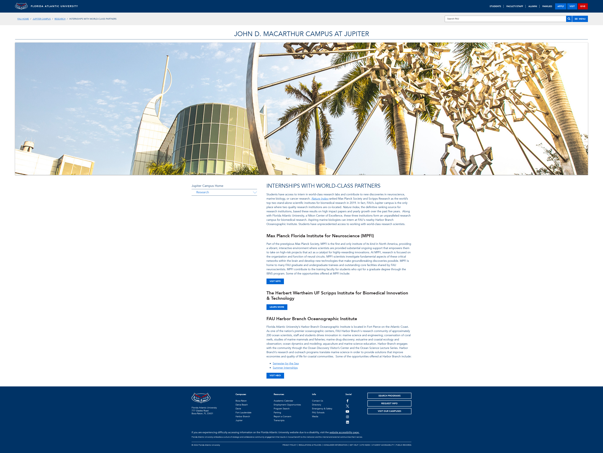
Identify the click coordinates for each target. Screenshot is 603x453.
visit (572, 6)
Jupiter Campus (42, 18)
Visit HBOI (275, 375)
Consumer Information (335, 445)
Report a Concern (282, 416)
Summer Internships (285, 368)
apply (560, 6)
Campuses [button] (241, 394)
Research (59, 18)
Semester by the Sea (286, 364)
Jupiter (239, 420)
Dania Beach (242, 404)
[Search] (569, 19)
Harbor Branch (243, 416)
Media (315, 416)
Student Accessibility (383, 445)
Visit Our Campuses (389, 411)
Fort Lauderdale (243, 412)
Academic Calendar (283, 400)
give (582, 6)
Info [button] (314, 394)
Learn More (277, 307)
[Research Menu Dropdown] (255, 192)
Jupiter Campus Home (207, 186)
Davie (238, 408)
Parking (277, 412)
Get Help (354, 445)
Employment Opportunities (287, 404)
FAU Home (23, 18)
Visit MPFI (275, 281)
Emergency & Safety (322, 408)
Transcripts (279, 420)
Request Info (389, 403)
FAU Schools (318, 412)
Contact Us (317, 400)
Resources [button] (279, 394)
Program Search (282, 408)
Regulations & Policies (310, 445)
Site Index (365, 445)
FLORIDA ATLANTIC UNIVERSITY (54, 6)
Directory (316, 404)
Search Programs (389, 395)
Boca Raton (241, 400)
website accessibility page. (344, 432)
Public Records (403, 445)
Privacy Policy (289, 445)
